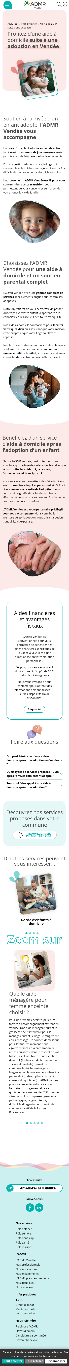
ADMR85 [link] (13, 24)
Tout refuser (34, 1361)
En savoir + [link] (16, 1112)
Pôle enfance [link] (29, 24)
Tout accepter (13, 1361)
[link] (7, 5)
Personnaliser (56, 1361)
